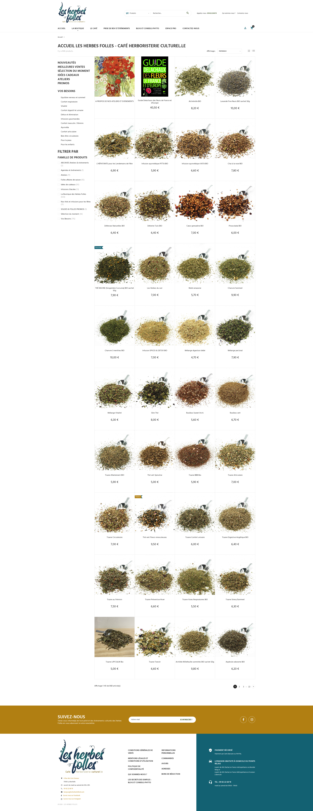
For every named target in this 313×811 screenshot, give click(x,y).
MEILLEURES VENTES (71, 67)
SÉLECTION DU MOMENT (74, 71)
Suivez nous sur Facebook (71, 796)
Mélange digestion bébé (195, 350)
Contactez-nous (242, 13)
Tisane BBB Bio (195, 475)
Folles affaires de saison (72, 180)
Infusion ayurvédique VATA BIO (195, 163)
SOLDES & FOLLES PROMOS (74, 209)
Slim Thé (154, 413)
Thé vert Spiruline (154, 475)
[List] (253, 51)
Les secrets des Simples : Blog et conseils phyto (139, 781)
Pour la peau (66, 140)
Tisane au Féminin (114, 599)
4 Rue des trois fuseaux (71, 778)
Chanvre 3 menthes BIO (114, 350)
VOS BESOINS (66, 91)
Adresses (166, 768)
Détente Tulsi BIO (154, 226)
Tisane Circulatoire (114, 537)
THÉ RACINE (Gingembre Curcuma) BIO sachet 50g (114, 289)
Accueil (61, 28)
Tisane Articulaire (235, 475)
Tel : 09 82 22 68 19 (223, 782)
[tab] (127, 13)
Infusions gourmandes (70, 119)
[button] (245, 28)
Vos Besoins (68, 218)
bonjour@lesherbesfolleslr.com (74, 792)
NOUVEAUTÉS (67, 63)
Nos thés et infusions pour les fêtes (76, 203)
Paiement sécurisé (223, 750)
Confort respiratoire (69, 102)
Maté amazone (195, 288)
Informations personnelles (168, 752)
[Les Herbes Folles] (73, 12)
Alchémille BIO (195, 101)
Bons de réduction (171, 774)
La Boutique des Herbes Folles (73, 196)
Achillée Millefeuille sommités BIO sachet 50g (195, 662)
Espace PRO (170, 28)
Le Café (93, 28)
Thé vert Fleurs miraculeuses (155, 537)
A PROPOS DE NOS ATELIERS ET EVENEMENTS (114, 101)
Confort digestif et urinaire (72, 110)
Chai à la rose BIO (235, 163)
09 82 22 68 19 (212, 13)
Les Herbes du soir (154, 288)
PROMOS (63, 83)
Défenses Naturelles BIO (114, 226)
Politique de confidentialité (136, 768)
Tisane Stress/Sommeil (235, 599)
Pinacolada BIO (235, 226)
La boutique (78, 28)
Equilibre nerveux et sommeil (73, 97)
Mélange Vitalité (115, 413)
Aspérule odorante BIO (235, 662)
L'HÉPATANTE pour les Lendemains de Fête (115, 163)
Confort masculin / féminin (72, 123)
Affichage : (211, 51)
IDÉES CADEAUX (68, 75)
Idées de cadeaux (70, 184)
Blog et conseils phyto (147, 28)
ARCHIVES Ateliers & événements (75, 164)
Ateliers (65, 175)
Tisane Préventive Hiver (155, 599)
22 (249, 686)
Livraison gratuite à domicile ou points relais (235, 762)
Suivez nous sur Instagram (72, 799)
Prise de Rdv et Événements (117, 28)
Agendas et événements (72, 170)
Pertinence (223, 51)
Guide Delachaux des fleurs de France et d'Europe (155, 102)
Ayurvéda (65, 127)
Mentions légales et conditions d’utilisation (140, 760)
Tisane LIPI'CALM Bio (114, 662)
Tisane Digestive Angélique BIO (235, 537)
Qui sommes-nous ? (228, 13)
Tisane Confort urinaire (195, 537)
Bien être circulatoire (69, 136)
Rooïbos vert (235, 413)
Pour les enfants (67, 144)
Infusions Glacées (70, 189)
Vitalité (64, 106)
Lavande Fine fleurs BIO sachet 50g (235, 101)
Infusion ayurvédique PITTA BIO (155, 163)
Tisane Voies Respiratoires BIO (195, 599)
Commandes (168, 758)
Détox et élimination (69, 114)
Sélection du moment (72, 214)
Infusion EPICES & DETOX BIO (154, 350)
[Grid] (248, 51)
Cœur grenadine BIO (194, 226)
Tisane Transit (155, 662)
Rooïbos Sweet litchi (195, 413)
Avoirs (165, 763)
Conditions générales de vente (140, 752)
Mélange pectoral (235, 350)
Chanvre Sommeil (235, 288)
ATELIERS (64, 79)
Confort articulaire (68, 131)
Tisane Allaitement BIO (114, 475)
